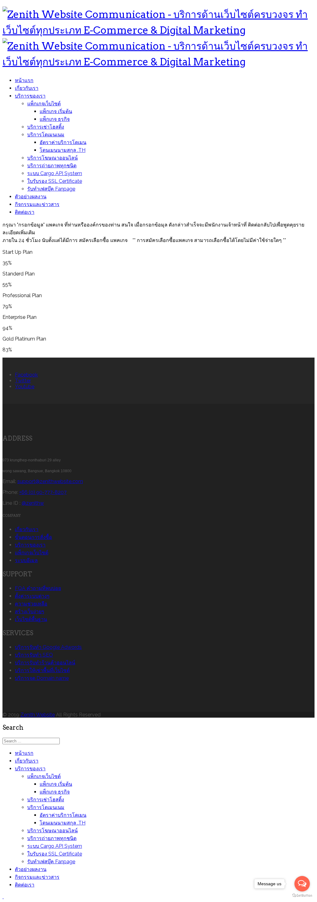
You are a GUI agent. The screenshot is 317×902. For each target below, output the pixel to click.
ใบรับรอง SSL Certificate (54, 181)
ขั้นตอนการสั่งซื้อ (33, 537)
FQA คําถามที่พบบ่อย (38, 588)
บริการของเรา (30, 96)
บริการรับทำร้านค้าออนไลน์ (45, 663)
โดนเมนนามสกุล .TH (62, 150)
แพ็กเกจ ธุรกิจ (55, 119)
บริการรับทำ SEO (34, 655)
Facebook (26, 375)
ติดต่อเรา (24, 212)
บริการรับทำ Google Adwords (48, 647)
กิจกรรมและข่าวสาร (37, 204)
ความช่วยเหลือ (31, 604)
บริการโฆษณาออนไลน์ (52, 158)
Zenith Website (37, 715)
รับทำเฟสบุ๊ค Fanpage (51, 189)
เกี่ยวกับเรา (26, 88)
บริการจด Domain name (42, 678)
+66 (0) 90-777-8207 (43, 492)
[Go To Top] (3, 897)
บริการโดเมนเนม (45, 135)
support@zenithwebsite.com (50, 481)
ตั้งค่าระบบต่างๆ (32, 596)
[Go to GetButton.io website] (302, 896)
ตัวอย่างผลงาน (30, 197)
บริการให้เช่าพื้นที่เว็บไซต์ (42, 670)
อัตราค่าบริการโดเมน (63, 142)
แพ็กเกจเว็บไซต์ (44, 104)
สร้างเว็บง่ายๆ (29, 611)
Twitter (23, 381)
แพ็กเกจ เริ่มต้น (56, 111)
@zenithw (33, 503)
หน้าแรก (24, 80)
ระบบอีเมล (26, 560)
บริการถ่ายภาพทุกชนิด (51, 166)
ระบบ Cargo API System (54, 173)
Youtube (24, 386)
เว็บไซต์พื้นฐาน (31, 619)
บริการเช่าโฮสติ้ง (45, 127)
